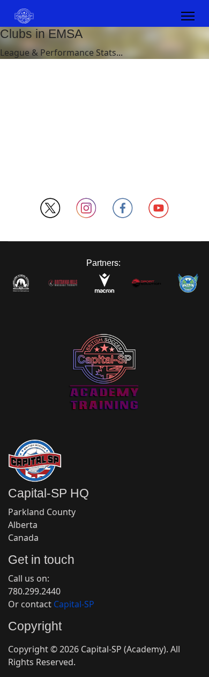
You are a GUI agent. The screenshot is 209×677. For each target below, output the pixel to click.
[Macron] (104, 283)
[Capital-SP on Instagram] (87, 208)
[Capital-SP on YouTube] (159, 208)
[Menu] (188, 16)
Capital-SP (74, 604)
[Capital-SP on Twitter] (50, 208)
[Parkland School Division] (21, 283)
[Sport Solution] (146, 283)
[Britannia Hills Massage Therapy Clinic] (62, 283)
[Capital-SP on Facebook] (123, 208)
